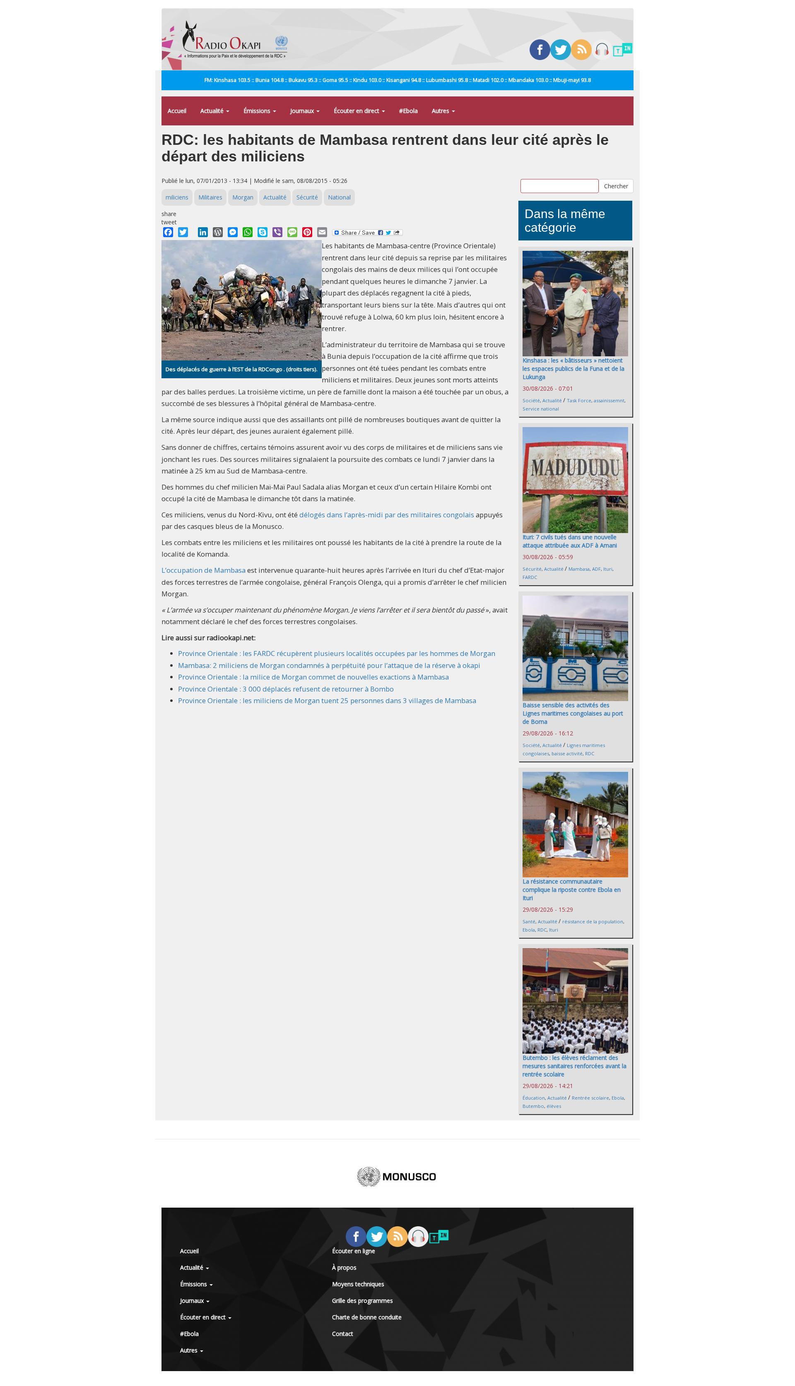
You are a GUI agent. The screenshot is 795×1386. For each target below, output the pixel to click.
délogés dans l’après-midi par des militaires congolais (386, 514)
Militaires (210, 197)
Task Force (579, 400)
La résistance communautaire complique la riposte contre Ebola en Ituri (572, 889)
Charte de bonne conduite (367, 1317)
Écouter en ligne (353, 1251)
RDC (589, 753)
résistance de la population (592, 921)
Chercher (616, 186)
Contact (342, 1334)
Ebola (529, 930)
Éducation (534, 1098)
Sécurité (307, 197)
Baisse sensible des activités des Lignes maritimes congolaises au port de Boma (573, 713)
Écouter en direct (357, 111)
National (339, 197)
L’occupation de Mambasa (203, 570)
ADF (596, 569)
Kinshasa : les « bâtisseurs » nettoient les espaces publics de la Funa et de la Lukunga (573, 368)
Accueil (177, 111)
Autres (441, 111)
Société (531, 400)
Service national (541, 409)
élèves (554, 1106)
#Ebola (408, 111)
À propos (344, 1267)
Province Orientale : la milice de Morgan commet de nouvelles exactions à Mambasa (313, 677)
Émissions (257, 111)
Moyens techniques (358, 1284)
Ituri (607, 569)
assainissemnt (609, 400)
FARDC (530, 577)
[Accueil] (238, 39)
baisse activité (567, 753)
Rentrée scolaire (590, 1098)
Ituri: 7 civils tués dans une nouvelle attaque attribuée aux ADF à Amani (570, 541)
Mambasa (579, 569)
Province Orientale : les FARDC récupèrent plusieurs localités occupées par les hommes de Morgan (336, 653)
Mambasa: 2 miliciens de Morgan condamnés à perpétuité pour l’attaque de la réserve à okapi (329, 665)
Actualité (212, 111)
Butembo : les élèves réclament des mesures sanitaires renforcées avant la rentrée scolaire (574, 1066)
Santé (529, 921)
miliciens (177, 197)
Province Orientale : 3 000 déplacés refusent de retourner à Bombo (286, 689)
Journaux (303, 111)
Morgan (242, 197)
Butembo (533, 1106)
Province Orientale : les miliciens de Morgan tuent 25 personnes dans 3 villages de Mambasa (327, 700)
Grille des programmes (362, 1300)
